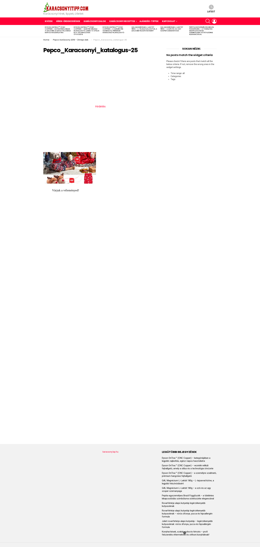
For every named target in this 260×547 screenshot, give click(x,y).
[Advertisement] (100, 80)
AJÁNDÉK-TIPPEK (149, 21)
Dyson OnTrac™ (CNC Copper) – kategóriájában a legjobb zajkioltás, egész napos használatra (58, 30)
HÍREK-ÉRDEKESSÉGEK (68, 21)
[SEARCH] (208, 21)
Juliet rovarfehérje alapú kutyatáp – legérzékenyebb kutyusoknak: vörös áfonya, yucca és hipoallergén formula (187, 524)
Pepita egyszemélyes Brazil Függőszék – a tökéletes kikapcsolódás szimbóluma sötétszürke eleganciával (201, 30)
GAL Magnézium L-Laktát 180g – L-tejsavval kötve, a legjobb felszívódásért (144, 29)
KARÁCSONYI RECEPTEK (122, 21)
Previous (44, 31)
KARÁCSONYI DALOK (95, 21)
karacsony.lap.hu (110, 452)
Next (215, 31)
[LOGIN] (214, 21)
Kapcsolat (168, 21)
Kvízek (49, 21)
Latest (211, 11)
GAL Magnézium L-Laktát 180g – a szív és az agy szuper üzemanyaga (171, 29)
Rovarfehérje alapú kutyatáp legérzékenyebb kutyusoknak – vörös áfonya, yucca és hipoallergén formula (187, 513)
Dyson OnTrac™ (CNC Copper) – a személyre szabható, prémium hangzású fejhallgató (113, 30)
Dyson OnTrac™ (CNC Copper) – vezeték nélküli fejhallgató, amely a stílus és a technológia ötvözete (86, 30)
